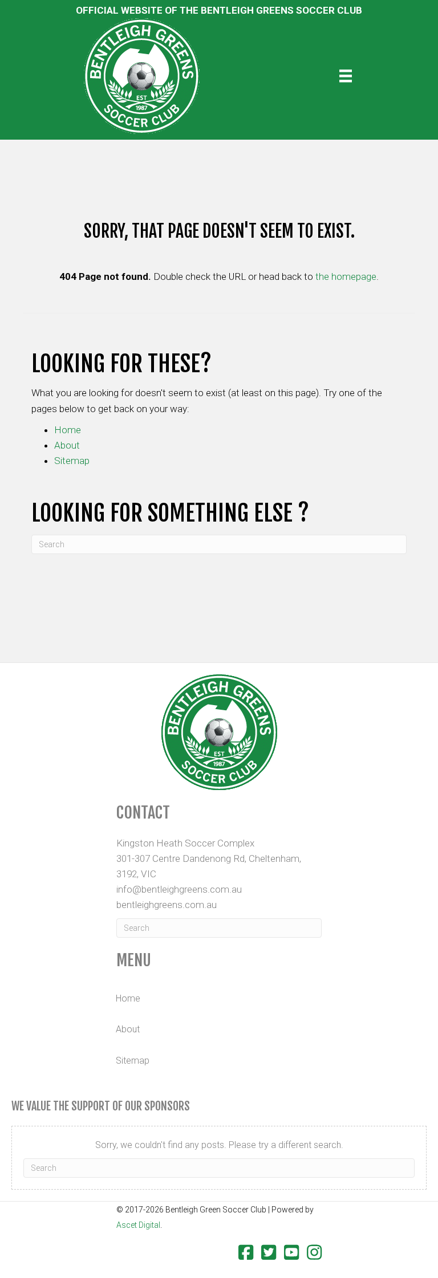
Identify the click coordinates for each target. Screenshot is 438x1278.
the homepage (345, 276)
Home (67, 430)
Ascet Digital (138, 1225)
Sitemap (72, 460)
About (67, 445)
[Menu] (345, 76)
